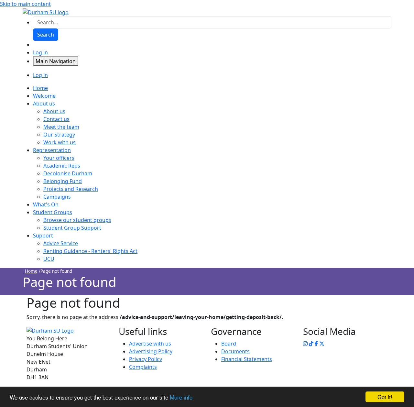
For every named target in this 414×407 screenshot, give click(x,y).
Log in (40, 52)
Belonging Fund (62, 181)
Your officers (58, 157)
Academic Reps (61, 165)
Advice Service (60, 243)
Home (31, 271)
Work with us (59, 142)
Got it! (384, 397)
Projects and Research (70, 188)
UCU (48, 258)
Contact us (56, 119)
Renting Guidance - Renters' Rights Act (90, 251)
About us (54, 111)
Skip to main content (25, 3)
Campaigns (57, 196)
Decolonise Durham (67, 173)
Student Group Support (72, 227)
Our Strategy (59, 134)
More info (181, 397)
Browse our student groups (77, 220)
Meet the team (61, 126)
